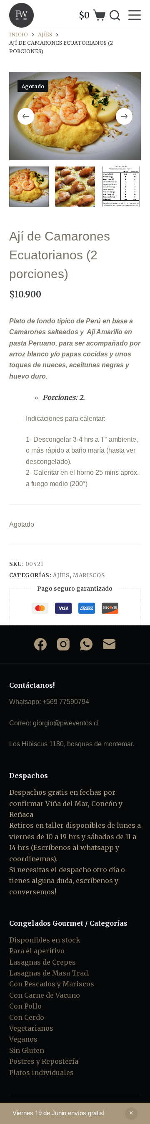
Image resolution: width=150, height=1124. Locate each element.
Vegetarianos (31, 1028)
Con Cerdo (26, 1017)
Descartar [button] (131, 1113)
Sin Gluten (26, 1050)
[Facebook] (40, 644)
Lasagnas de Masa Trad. (49, 973)
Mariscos (89, 575)
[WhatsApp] (86, 644)
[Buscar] (115, 15)
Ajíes (61, 575)
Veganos (23, 1039)
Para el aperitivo (37, 951)
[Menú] (134, 15)
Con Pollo (25, 1006)
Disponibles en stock (44, 940)
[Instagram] (63, 644)
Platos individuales (41, 1072)
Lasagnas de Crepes (42, 962)
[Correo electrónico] (109, 644)
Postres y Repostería (43, 1061)
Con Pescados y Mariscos (51, 984)
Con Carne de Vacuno (44, 995)
